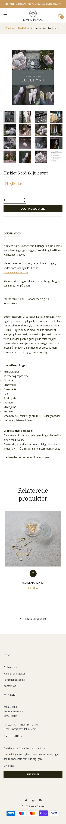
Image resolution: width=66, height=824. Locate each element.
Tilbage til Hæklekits (34, 618)
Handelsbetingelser (14, 673)
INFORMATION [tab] (12, 233)
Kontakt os (10, 686)
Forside (9, 28)
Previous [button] (7, 554)
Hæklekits (23, 28)
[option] (33, 554)
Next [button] (58, 554)
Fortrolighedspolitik (14, 679)
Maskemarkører (33, 583)
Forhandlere (10, 667)
